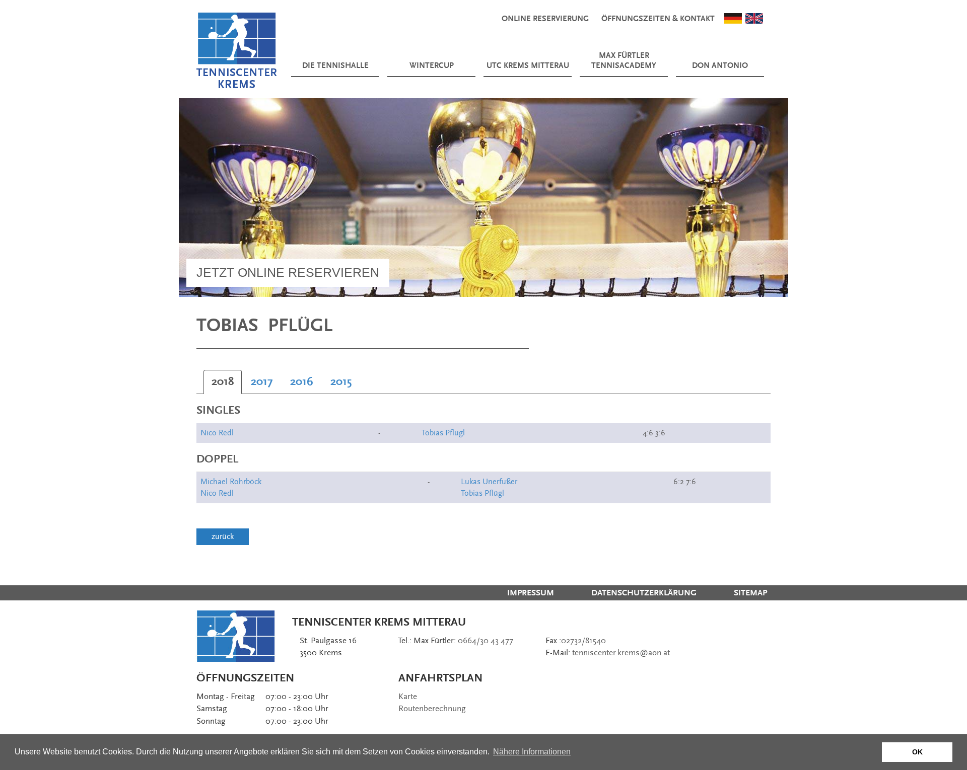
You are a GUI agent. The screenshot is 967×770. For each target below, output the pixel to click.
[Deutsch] (733, 18)
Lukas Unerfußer (489, 481)
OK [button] (917, 752)
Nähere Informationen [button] (532, 751)
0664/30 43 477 (485, 641)
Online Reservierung (545, 19)
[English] (754, 18)
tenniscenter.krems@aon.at (621, 653)
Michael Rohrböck (230, 481)
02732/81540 (583, 641)
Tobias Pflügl (443, 432)
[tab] (222, 382)
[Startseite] (236, 50)
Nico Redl (217, 432)
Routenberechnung (432, 709)
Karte (407, 696)
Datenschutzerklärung (644, 593)
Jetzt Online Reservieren (287, 272)
